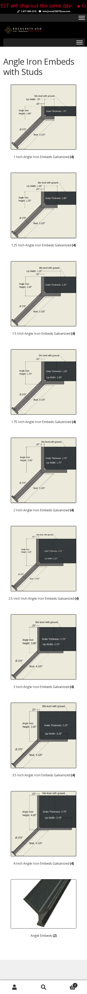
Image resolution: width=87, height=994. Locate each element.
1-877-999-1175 (28, 11)
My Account (14, 987)
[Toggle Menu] (82, 18)
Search (43, 987)
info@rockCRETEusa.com (56, 11)
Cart (67, 984)
